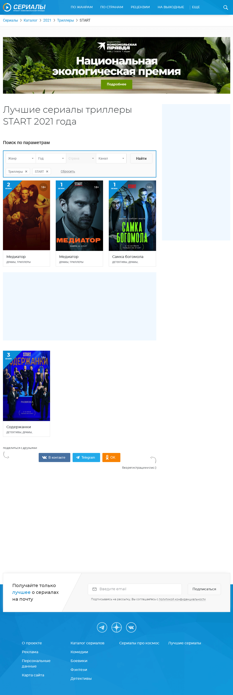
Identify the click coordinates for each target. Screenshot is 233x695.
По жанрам (82, 7)
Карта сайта (33, 675)
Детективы (81, 678)
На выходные (171, 7)
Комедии (79, 652)
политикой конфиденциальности (182, 599)
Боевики (79, 661)
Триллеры (65, 20)
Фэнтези (79, 670)
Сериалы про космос (139, 643)
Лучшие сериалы (184, 643)
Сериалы (10, 20)
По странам (111, 7)
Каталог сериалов (87, 643)
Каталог (31, 20)
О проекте (32, 643)
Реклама (30, 652)
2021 (47, 20)
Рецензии (140, 7)
